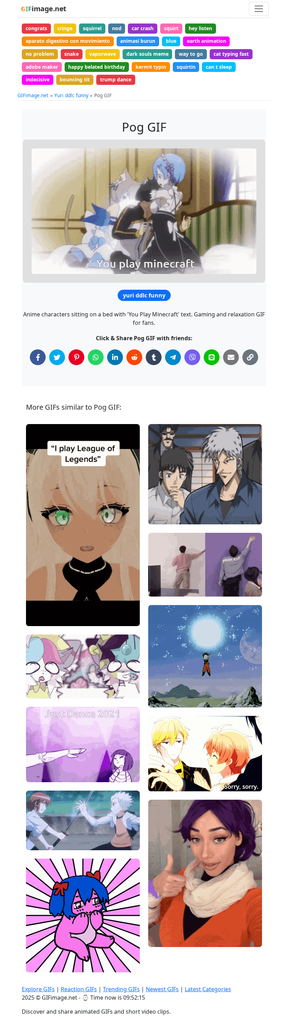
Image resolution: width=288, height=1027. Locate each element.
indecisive (38, 79)
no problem (40, 54)
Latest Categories (208, 989)
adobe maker (42, 66)
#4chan (40, 963)
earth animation (206, 41)
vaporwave (102, 54)
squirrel (92, 28)
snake (71, 54)
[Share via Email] (231, 357)
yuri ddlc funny (144, 295)
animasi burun (137, 41)
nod (117, 28)
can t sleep (219, 66)
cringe (64, 28)
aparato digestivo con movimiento (68, 41)
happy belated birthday (96, 66)
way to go (191, 54)
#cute (38, 773)
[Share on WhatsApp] (96, 357)
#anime (41, 841)
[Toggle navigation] (259, 9)
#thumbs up (168, 927)
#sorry (162, 771)
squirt (171, 28)
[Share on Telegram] (173, 357)
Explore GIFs (38, 989)
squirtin (186, 66)
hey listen (200, 28)
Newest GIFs (162, 989)
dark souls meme (147, 54)
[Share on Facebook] (38, 357)
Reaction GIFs (79, 989)
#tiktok (162, 915)
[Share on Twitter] (57, 357)
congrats (36, 28)
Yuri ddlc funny (71, 95)
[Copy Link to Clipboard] (250, 357)
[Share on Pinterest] (76, 357)
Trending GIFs (121, 989)
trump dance (115, 79)
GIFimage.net (33, 95)
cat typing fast (231, 54)
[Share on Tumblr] (154, 357)
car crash (142, 28)
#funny (162, 588)
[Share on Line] (212, 357)
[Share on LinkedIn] (115, 357)
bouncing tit (75, 79)
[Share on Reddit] (134, 357)
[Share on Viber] (192, 357)
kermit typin (151, 66)
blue (171, 41)
